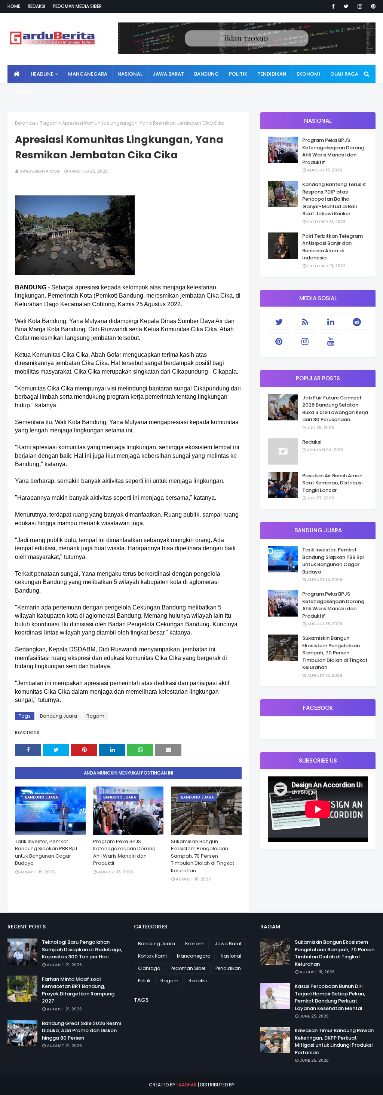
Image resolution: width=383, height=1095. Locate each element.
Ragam (49, 123)
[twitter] (346, 6)
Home (13, 6)
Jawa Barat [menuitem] (168, 73)
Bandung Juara (58, 716)
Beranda (25, 123)
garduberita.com (40, 171)
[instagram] (360, 6)
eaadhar (187, 1085)
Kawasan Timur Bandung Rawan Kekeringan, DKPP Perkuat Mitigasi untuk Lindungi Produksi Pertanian (334, 1041)
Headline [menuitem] (42, 73)
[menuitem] (16, 74)
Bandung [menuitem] (206, 73)
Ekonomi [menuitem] (308, 73)
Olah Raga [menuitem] (344, 73)
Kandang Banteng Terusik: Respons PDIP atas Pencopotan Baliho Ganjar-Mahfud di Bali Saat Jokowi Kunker (334, 199)
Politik (144, 980)
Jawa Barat (228, 943)
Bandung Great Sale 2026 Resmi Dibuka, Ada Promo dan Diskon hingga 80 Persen (81, 1030)
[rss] (305, 322)
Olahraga (149, 968)
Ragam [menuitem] (21, 91)
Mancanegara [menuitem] (87, 73)
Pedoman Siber (188, 968)
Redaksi (36, 6)
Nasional (231, 956)
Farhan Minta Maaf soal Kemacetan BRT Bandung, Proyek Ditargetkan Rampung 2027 (78, 990)
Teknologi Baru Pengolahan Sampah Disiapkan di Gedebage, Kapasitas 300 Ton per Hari (82, 949)
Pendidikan (228, 968)
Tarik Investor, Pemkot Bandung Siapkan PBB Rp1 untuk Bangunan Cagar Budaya (46, 852)
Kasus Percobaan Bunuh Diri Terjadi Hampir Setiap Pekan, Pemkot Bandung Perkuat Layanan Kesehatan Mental (330, 997)
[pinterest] (372, 6)
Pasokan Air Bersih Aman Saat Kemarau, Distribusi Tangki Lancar (332, 483)
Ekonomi (195, 943)
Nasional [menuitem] (130, 73)
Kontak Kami (152, 956)
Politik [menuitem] (238, 73)
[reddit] (357, 322)
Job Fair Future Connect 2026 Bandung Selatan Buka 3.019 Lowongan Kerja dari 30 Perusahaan (335, 408)
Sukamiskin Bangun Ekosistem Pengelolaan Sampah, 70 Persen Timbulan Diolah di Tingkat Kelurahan (202, 856)
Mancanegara (194, 956)
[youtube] (331, 341)
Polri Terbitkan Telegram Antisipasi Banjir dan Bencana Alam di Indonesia (332, 247)
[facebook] (333, 6)
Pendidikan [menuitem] (272, 73)
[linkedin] (331, 322)
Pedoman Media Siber (77, 6)
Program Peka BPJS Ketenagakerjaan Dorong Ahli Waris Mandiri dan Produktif (124, 852)
